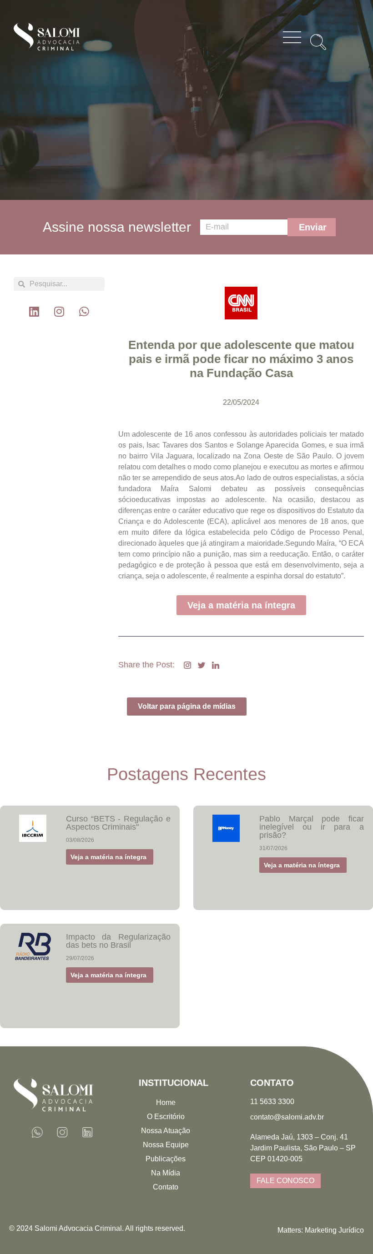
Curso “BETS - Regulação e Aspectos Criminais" (118, 822)
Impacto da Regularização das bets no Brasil (118, 941)
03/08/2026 (80, 840)
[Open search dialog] (314, 38)
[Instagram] (59, 311)
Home (166, 1102)
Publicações (166, 1159)
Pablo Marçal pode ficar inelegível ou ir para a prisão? (311, 827)
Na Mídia (165, 1173)
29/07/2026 (80, 958)
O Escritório (166, 1116)
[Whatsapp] (84, 311)
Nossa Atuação (165, 1131)
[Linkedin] (34, 311)
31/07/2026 (273, 848)
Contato (165, 1187)
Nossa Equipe (166, 1145)
